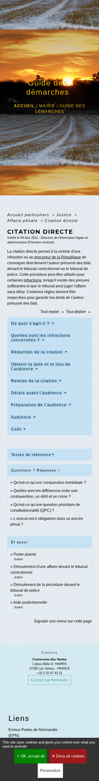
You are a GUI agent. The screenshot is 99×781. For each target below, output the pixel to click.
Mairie (47, 106)
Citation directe (61, 221)
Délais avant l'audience (37, 393)
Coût (17, 429)
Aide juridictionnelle (30, 602)
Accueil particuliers (29, 215)
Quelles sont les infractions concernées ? (40, 337)
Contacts (49, 652)
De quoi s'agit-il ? (31, 323)
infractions (32, 280)
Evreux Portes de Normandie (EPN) (33, 733)
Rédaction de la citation (37, 352)
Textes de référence (31, 455)
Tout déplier (79, 312)
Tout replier (52, 312)
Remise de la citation (34, 381)
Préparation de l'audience (39, 405)
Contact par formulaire (49, 680)
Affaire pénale (23, 221)
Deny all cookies (69, 756)
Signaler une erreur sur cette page (63, 621)
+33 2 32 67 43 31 (49, 673)
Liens (18, 718)
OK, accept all (32, 756)
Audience (22, 417)
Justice (64, 215)
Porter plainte (24, 554)
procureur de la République (57, 257)
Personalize (50, 771)
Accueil (24, 106)
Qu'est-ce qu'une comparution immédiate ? (49, 482)
